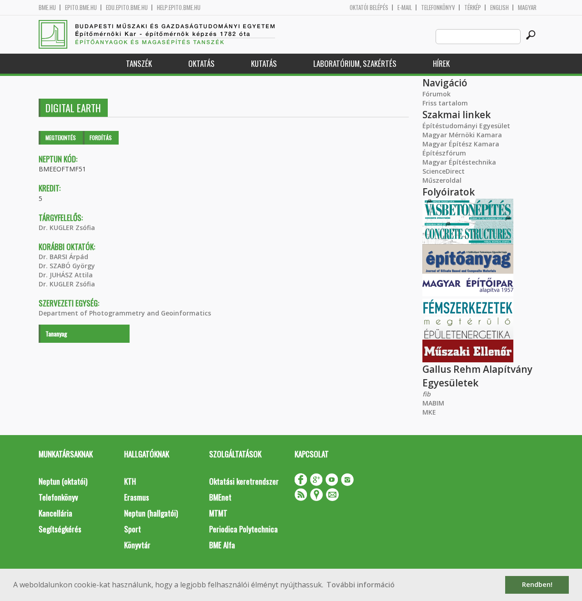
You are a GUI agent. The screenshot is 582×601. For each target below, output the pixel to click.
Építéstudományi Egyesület (466, 125)
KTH (130, 481)
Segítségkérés (60, 529)
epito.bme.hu (81, 7)
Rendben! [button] (537, 584)
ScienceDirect (443, 171)
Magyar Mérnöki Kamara (462, 134)
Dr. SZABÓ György (67, 265)
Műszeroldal (442, 180)
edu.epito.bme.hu (127, 7)
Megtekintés (60, 137)
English (499, 7)
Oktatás (201, 63)
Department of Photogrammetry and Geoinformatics (125, 313)
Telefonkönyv (438, 7)
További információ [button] (360, 585)
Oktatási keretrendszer (244, 481)
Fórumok (436, 94)
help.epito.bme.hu (179, 7)
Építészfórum (444, 153)
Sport (132, 529)
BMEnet (220, 497)
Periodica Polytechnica (243, 529)
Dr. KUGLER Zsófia (67, 227)
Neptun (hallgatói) (151, 513)
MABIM (433, 403)
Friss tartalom (445, 103)
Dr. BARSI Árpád (63, 256)
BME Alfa (222, 545)
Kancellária (55, 513)
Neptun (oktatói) (63, 481)
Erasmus (136, 497)
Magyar (527, 7)
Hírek (441, 63)
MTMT (218, 513)
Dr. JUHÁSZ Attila (66, 274)
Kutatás (264, 63)
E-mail (404, 7)
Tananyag (56, 333)
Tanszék (139, 63)
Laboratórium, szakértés (354, 63)
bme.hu (47, 7)
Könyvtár (137, 545)
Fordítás (101, 137)
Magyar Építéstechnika (459, 162)
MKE (429, 412)
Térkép (472, 7)
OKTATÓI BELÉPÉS (369, 7)
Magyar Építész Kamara (460, 144)
